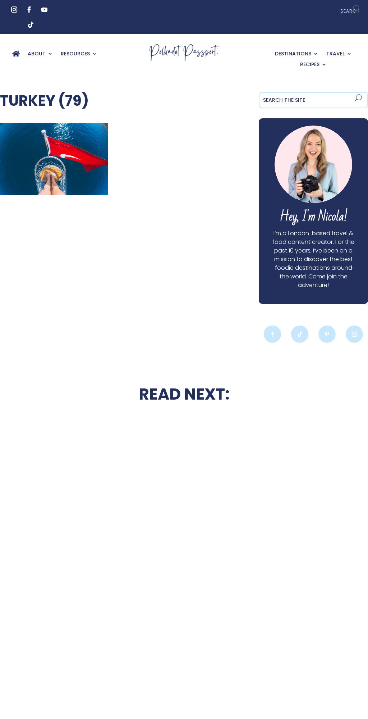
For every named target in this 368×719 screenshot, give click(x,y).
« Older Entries (57, 682)
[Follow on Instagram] (14, 10)
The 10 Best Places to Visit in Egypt (184, 433)
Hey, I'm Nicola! (314, 217)
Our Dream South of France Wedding (80, 495)
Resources (75, 54)
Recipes (309, 65)
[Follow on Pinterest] (327, 334)
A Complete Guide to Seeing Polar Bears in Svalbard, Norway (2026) (80, 630)
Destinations (293, 54)
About (37, 54)
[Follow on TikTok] (31, 25)
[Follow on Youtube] (44, 10)
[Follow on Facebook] (29, 10)
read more (80, 516)
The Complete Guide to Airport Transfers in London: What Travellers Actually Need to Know (287, 508)
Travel (335, 54)
